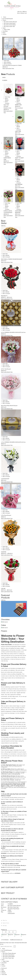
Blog (2, 912)
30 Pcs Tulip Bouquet (6, 369)
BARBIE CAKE (18, 104)
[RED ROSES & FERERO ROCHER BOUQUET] (14, 240)
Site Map (5, 925)
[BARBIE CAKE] (19, 90)
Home (2, 904)
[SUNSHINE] (14, 532)
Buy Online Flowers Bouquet (14, 905)
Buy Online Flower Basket (9, 956)
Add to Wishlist (7, 62)
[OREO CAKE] (19, 116)
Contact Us (3, 910)
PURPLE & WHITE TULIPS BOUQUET (8, 211)
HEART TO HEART (19, 158)
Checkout (3, 973)
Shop (2, 905)
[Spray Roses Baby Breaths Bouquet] (14, 386)
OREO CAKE (18, 131)
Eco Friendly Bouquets (6, 950)
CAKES (4, 77)
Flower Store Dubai (14, 709)
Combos (3, 966)
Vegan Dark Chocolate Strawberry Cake (7, 106)
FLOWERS (4, 80)
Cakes (2, 959)
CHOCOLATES (11, 913)
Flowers (3, 951)
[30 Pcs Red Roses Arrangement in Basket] (14, 48)
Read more (17, 108)
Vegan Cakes (6, 961)
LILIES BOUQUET (5, 478)
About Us (5, 920)
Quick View (6, 60)
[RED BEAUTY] (14, 276)
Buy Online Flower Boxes (13, 908)
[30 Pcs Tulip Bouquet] (14, 349)
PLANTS (10, 912)
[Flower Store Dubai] (12, 5)
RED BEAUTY (4, 295)
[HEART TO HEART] (19, 143)
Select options (6, 68)
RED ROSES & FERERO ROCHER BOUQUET (11, 259)
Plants (2, 964)
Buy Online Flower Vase (13, 907)
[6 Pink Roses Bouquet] (14, 496)
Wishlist (3, 971)
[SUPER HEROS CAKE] (8, 143)
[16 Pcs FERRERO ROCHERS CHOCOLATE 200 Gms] (14, 422)
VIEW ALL (3, 225)
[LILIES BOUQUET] (14, 459)
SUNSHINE (3, 552)
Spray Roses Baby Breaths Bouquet (9, 405)
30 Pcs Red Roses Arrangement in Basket (12, 65)
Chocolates (4, 962)
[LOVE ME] (14, 569)
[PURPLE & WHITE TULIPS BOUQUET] (8, 196)
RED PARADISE (18, 184)
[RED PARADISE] (19, 169)
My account (3, 907)
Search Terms (6, 923)
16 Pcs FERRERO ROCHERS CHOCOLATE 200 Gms (13, 442)
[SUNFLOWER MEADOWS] (19, 196)
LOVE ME (3, 588)
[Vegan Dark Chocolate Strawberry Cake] (8, 90)
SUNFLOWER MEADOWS (18, 211)
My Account (4, 968)
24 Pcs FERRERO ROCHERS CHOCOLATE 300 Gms (13, 332)
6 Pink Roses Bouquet (6, 515)
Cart (2, 908)
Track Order (4, 974)
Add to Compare (7, 63)
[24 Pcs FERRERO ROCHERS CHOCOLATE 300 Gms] (14, 313)
